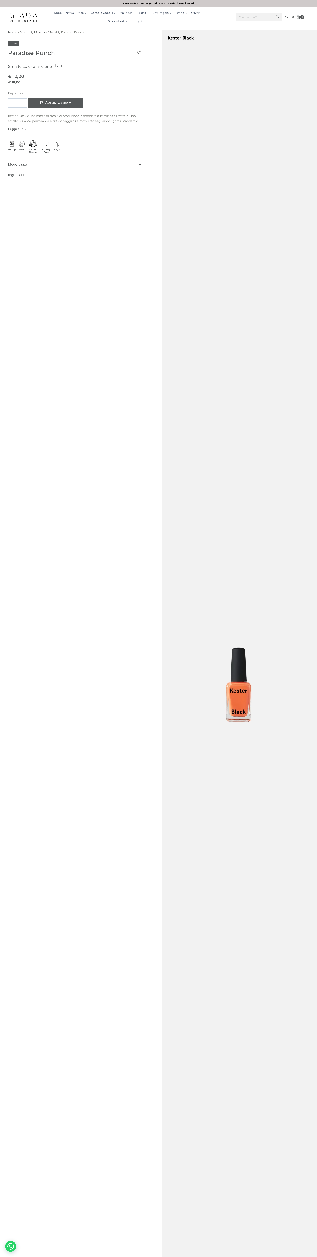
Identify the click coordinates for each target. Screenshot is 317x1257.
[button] (74, 166)
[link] (158, 3)
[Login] (293, 17)
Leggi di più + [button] (18, 129)
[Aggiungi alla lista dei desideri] (139, 52)
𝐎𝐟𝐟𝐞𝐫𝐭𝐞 (195, 13)
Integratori (138, 21)
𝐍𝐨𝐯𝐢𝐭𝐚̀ (70, 13)
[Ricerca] (277, 17)
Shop (58, 13)
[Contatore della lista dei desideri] (286, 17)
